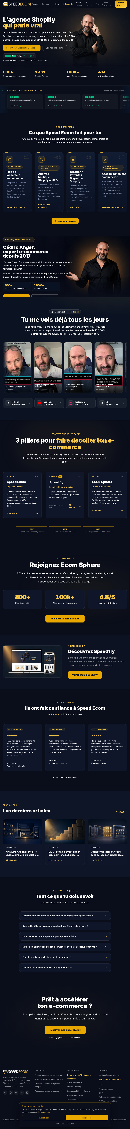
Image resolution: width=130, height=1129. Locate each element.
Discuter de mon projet (65, 221)
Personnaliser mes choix (65, 1123)
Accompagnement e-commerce (48, 1091)
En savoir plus (44, 1112)
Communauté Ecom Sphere (78, 1091)
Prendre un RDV (74, 1099)
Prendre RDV (120, 4)
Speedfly (69, 4)
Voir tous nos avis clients (66, 777)
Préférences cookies (108, 1101)
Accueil (35, 4)
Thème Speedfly (74, 1087)
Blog (57, 4)
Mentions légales (106, 1089)
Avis (97, 4)
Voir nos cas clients (55, 48)
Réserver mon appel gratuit (65, 1030)
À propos (89, 4)
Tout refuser (43, 1118)
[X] (22, 1093)
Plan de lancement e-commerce (48, 1075)
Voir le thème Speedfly (85, 675)
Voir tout (120, 812)
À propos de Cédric (75, 1095)
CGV (101, 1093)
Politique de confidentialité (110, 1097)
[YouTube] (16, 1093)
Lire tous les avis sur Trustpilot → (115, 91)
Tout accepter (86, 1118)
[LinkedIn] (27, 1093)
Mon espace (107, 4)
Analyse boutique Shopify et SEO (49, 1079)
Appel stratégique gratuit (110, 1079)
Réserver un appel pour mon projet (21, 48)
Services (45, 4)
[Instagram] (11, 1093)
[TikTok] (5, 1093)
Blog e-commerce (74, 1082)
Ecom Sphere (79, 4)
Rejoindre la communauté (65, 618)
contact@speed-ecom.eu (109, 1075)
